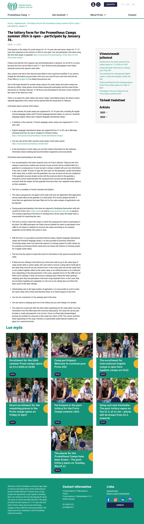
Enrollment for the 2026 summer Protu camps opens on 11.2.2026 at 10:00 (115, 63)
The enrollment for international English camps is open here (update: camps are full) (115, 76)
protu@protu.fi (23, 79)
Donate (120, 505)
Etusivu (10, 23)
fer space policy (34, 211)
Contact (132, 14)
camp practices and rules (60, 211)
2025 (102, 112)
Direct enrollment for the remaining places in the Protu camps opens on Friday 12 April (116, 85)
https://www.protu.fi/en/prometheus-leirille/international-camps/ (37, 136)
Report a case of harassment (118, 494)
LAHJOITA (110, 4)
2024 (102, 117)
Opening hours (112, 491)
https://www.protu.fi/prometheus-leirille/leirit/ (30, 144)
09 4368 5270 (68, 504)
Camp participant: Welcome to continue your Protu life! (115, 69)
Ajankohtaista (20, 23)
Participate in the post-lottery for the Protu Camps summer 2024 (114, 92)
